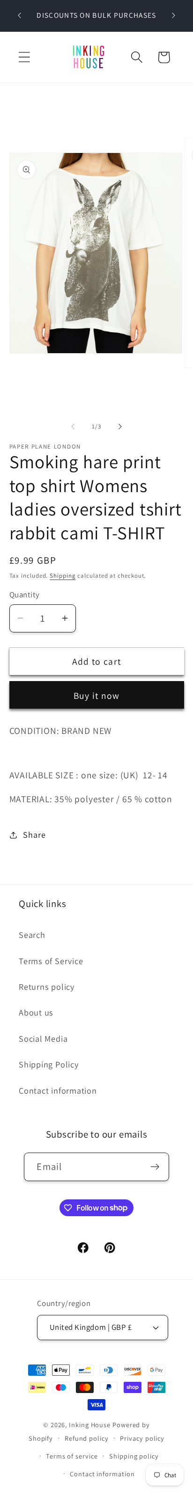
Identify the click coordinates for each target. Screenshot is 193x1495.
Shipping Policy (49, 1064)
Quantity (24, 594)
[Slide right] (120, 426)
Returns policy (46, 986)
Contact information (58, 1090)
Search (32, 934)
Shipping (62, 576)
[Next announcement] (173, 15)
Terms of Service (51, 960)
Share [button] (34, 834)
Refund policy (87, 1438)
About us (36, 1012)
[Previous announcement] (19, 15)
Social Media (43, 1038)
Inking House (90, 1424)
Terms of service (72, 1455)
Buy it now (97, 695)
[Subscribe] (155, 1167)
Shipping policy (134, 1455)
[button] (24, 57)
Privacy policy (142, 1438)
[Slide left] (72, 426)
